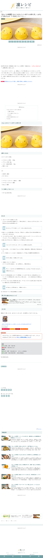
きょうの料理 (4, 366)
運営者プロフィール (21, 552)
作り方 (10, 115)
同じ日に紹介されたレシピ (13, 116)
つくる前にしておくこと (14, 113)
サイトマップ (35, 552)
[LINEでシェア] (26, 42)
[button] (32, 42)
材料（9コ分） (12, 111)
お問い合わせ (32, 554)
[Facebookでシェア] (16, 42)
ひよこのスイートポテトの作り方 (14, 109)
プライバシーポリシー (11, 554)
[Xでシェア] (11, 42)
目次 (20, 107)
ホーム (7, 552)
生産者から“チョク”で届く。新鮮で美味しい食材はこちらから (18, 81)
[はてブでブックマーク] (21, 42)
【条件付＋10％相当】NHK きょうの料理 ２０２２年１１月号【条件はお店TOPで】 (16, 324)
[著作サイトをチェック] (2, 396)
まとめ (9, 118)
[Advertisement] (21, 56)
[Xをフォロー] (4, 396)
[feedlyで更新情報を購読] (6, 396)
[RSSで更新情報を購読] (9, 396)
